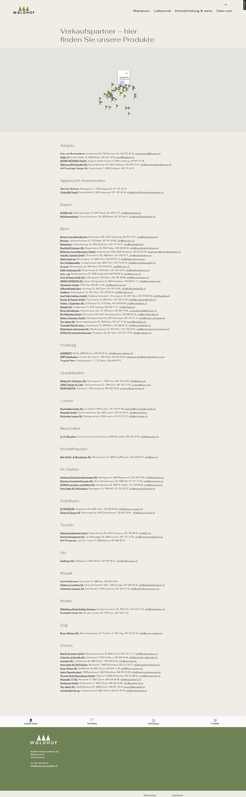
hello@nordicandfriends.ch (142, 299)
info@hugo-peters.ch (132, 668)
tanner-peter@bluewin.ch (148, 153)
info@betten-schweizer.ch (152, 318)
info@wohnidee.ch (138, 416)
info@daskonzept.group (133, 259)
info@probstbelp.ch (137, 303)
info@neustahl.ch (138, 412)
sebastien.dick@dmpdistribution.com (146, 356)
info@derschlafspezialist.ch (142, 262)
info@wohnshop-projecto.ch (144, 588)
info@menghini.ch (150, 436)
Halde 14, (65, 157)
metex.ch (152, 653)
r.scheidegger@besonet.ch (142, 310)
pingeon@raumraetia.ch (132, 388)
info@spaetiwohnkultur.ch (142, 488)
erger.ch (154, 237)
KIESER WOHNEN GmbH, (73, 161)
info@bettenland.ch (134, 244)
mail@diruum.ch (121, 266)
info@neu (130, 679)
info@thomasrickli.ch (150, 675)
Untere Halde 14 (78, 157)
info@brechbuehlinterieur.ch (144, 248)
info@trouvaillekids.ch (140, 325)
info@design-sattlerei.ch (121, 353)
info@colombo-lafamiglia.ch (143, 657)
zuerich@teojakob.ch (134, 687)
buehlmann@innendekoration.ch (164, 251)
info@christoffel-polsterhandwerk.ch (145, 192)
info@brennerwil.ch (153, 481)
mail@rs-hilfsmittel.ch (147, 314)
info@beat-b (143, 237)
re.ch (143, 381)
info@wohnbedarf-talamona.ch (155, 164)
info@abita (135, 381)
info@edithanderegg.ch (138, 270)
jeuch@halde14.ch (125, 157)
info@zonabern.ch (142, 332)
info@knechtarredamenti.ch (149, 536)
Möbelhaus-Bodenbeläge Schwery (77, 609)
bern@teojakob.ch (136, 321)
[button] (141, 10)
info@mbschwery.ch (155, 609)
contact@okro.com (141, 384)
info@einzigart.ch (128, 661)
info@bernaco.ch (125, 240)
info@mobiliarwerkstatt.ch (142, 216)
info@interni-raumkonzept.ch (146, 672)
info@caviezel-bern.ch (140, 255)
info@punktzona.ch (133, 683)
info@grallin (123, 561)
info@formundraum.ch (138, 277)
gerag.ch (133, 561)
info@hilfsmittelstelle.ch (134, 288)
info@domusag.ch (153, 484)
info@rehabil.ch (127, 307)
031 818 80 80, (119, 303)
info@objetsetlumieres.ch (152, 585)
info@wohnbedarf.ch (136, 690)
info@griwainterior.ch (150, 281)
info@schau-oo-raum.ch (131, 509)
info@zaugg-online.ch (144, 512)
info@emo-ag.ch (132, 273)
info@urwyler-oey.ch (116, 285)
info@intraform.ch (124, 292)
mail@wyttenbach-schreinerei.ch (153, 329)
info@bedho (142, 653)
